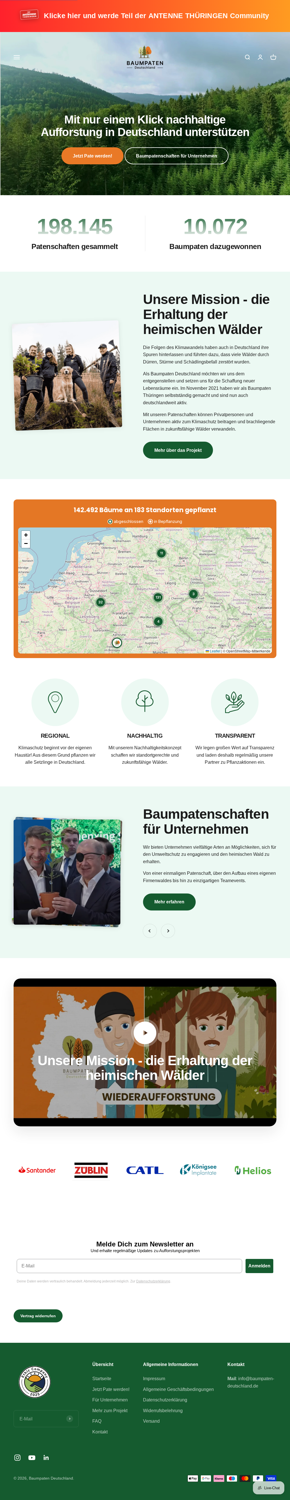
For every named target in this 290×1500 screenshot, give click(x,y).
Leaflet (214, 650)
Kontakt (100, 1431)
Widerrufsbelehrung (163, 1410)
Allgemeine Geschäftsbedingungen (178, 1389)
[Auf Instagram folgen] (17, 1457)
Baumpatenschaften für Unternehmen (176, 156)
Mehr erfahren (169, 901)
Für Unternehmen (110, 1399)
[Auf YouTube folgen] (32, 1457)
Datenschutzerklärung (165, 1399)
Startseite (101, 1378)
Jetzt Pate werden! (92, 156)
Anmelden (259, 1265)
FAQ (96, 1421)
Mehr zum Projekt (109, 1410)
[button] (117, 643)
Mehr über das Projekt (178, 450)
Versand (151, 1421)
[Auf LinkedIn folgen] (46, 1457)
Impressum (154, 1378)
